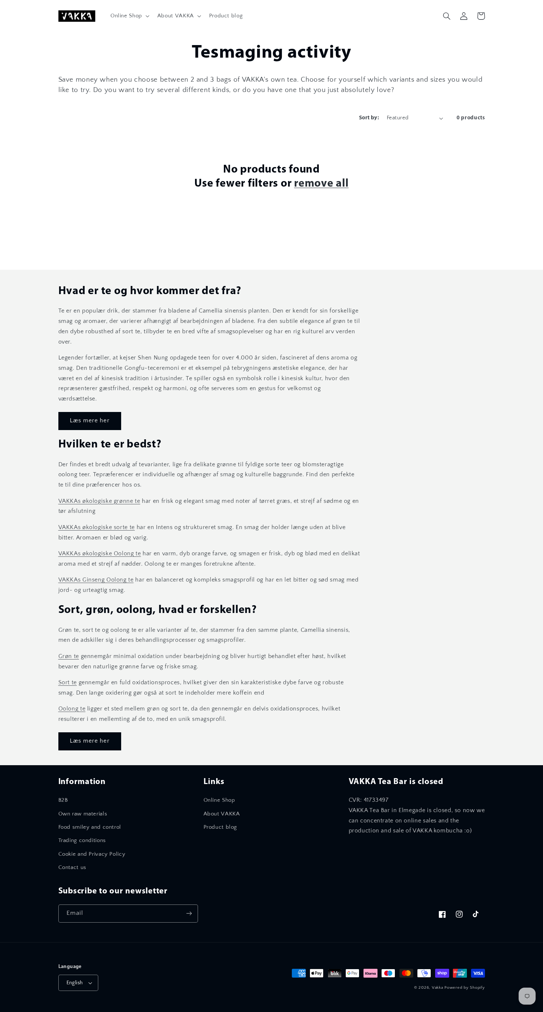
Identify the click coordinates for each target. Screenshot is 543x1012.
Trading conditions (82, 841)
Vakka (437, 987)
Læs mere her (90, 421)
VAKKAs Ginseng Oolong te (96, 580)
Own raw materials (82, 814)
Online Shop (219, 800)
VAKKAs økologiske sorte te (96, 527)
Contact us (72, 867)
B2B (63, 800)
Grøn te (68, 656)
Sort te (67, 682)
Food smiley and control (90, 827)
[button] (129, 16)
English (74, 983)
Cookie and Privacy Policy (92, 854)
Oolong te (72, 709)
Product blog (221, 827)
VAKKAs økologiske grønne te (99, 501)
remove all (321, 184)
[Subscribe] (188, 913)
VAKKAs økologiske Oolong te (99, 554)
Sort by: (369, 118)
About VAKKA (222, 814)
